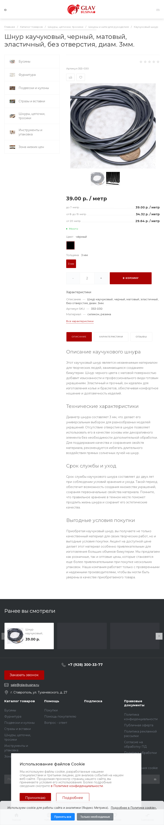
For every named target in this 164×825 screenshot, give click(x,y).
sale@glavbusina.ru (25, 685)
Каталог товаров (19, 701)
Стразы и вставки (17, 729)
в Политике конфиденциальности (77, 786)
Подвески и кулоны (19, 723)
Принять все (62, 816)
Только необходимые (95, 816)
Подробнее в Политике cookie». (134, 807)
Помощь (51, 701)
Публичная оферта (138, 725)
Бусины (10, 710)
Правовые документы (134, 703)
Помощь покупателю (60, 716)
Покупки (51, 710)
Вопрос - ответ (55, 723)
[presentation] (4, 636)
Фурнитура (12, 716)
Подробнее (72, 798)
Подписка (93, 701)
